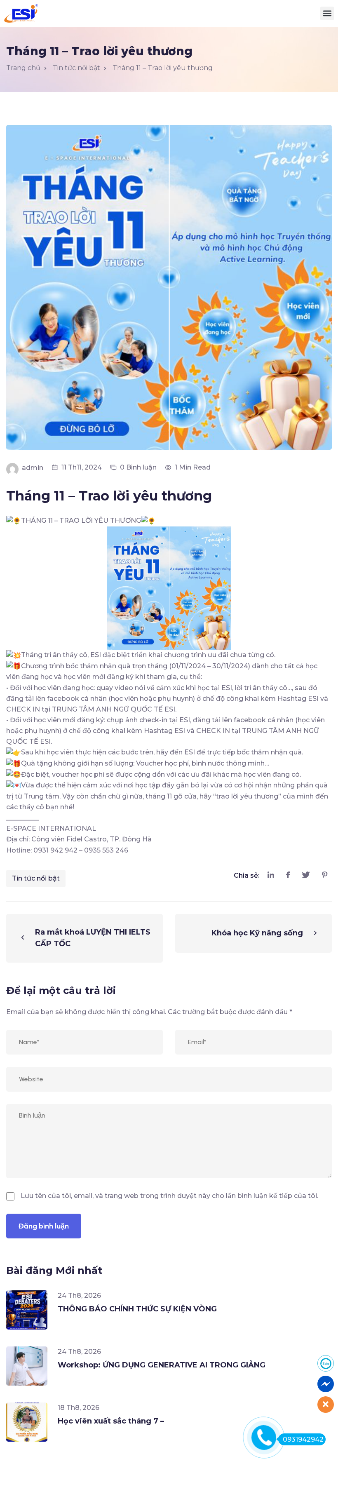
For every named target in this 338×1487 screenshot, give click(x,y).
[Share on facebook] (288, 875)
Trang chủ (23, 68)
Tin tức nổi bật (36, 878)
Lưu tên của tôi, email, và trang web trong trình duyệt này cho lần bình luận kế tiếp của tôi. (169, 1196)
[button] (327, 13)
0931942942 (303, 1439)
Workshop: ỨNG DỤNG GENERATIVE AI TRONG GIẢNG (161, 1365)
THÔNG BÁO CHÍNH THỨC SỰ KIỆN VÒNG (137, 1308)
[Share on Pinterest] (325, 875)
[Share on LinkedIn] (271, 875)
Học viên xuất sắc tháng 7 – (111, 1421)
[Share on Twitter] (306, 875)
